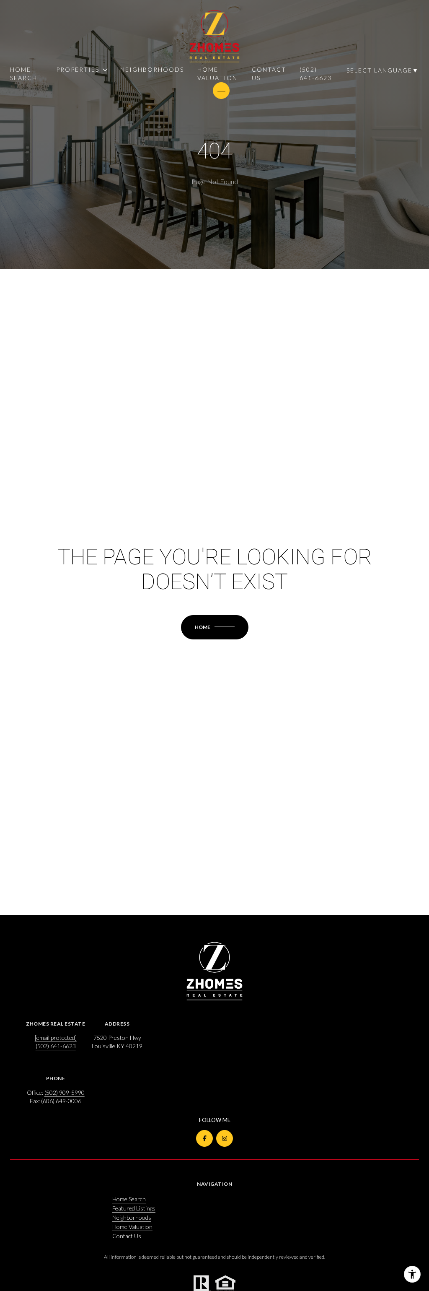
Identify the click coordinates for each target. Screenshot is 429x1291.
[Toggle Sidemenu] (221, 90)
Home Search (23, 73)
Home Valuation (217, 73)
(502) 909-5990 (64, 1092)
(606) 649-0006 (61, 1100)
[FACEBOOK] (204, 1138)
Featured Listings (133, 1208)
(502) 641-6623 (316, 73)
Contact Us (269, 73)
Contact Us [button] (126, 1235)
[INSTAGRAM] (224, 1138)
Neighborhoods (152, 69)
